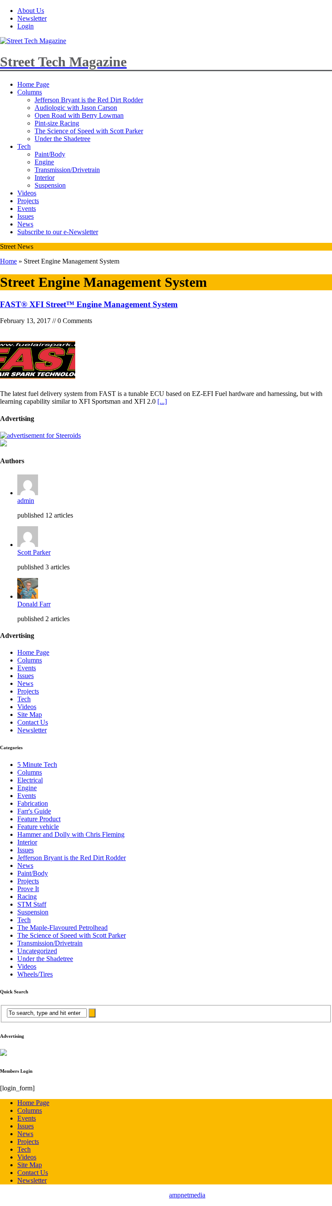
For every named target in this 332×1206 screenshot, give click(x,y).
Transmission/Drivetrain (67, 169)
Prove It (28, 888)
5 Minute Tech (37, 764)
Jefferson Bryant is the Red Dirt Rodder (89, 100)
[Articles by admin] (27, 492)
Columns (29, 92)
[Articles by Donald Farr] (27, 596)
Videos (26, 193)
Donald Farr (34, 604)
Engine (44, 162)
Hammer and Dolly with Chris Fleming (70, 834)
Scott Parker (34, 552)
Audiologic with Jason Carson (76, 107)
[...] (162, 401)
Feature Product (39, 819)
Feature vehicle (38, 826)
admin (25, 500)
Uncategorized (37, 951)
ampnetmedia (187, 1195)
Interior (44, 177)
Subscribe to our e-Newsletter (57, 232)
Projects (28, 200)
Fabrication (32, 803)
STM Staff (31, 904)
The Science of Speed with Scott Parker (89, 131)
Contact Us (32, 722)
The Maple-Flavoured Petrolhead (62, 927)
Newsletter (32, 18)
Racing (27, 896)
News (25, 224)
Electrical (30, 780)
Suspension (50, 185)
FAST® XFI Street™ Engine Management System (89, 304)
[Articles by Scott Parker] (27, 544)
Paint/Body (50, 154)
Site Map (29, 714)
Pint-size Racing (57, 123)
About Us (30, 10)
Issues (25, 216)
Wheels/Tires (35, 974)
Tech (24, 146)
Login (25, 26)
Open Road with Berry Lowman (79, 115)
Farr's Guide (34, 811)
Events (26, 208)
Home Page (33, 84)
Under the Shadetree (62, 138)
